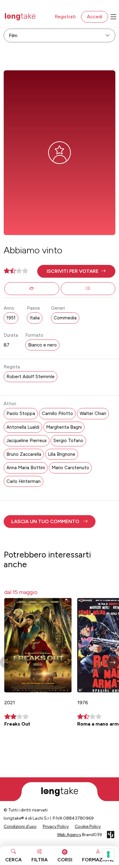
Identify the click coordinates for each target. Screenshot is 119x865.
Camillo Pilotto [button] (57, 413)
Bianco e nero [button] (42, 345)
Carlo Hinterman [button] (23, 481)
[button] (76, 271)
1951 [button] (11, 318)
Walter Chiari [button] (93, 413)
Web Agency (69, 834)
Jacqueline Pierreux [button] (26, 440)
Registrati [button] (65, 16)
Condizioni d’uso (20, 826)
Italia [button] (35, 318)
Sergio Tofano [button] (68, 440)
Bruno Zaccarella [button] (23, 454)
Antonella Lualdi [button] (22, 427)
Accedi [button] (94, 16)
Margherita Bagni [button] (64, 427)
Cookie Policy (88, 826)
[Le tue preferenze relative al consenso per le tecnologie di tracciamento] (108, 854)
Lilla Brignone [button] (61, 454)
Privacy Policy (56, 826)
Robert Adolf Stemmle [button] (30, 376)
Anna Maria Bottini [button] (25, 467)
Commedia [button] (65, 318)
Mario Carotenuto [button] (70, 467)
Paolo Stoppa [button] (20, 413)
